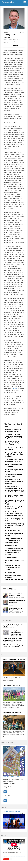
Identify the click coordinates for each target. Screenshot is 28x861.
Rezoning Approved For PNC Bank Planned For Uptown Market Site (17, 632)
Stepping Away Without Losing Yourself (15, 609)
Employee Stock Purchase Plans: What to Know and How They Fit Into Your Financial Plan (14, 436)
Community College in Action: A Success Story (17, 601)
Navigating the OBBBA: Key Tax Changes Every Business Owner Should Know (14, 454)
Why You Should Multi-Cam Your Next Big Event (16, 594)
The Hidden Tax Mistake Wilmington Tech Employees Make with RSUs (13, 443)
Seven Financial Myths (11, 545)
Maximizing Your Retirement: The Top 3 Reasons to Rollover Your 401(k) (14, 502)
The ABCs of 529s (10, 572)
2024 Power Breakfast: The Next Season (11, 811)
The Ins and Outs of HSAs (12, 530)
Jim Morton (12, 604)
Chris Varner (12, 597)
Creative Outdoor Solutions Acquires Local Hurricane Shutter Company (12, 639)
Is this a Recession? (11, 557)
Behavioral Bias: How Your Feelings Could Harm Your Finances (12, 567)
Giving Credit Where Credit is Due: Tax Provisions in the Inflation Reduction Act (13, 540)
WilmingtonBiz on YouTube (17, 856)
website (15, 388)
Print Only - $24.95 (7, 787)
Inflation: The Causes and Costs (14, 579)
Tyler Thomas (12, 611)
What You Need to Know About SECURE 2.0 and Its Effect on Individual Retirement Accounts (14, 513)
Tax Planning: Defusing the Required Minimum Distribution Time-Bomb (14, 481)
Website (5, 29)
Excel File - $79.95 (6, 796)
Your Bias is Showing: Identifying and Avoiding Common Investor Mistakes (14, 525)
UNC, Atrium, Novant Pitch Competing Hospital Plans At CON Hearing (13, 645)
